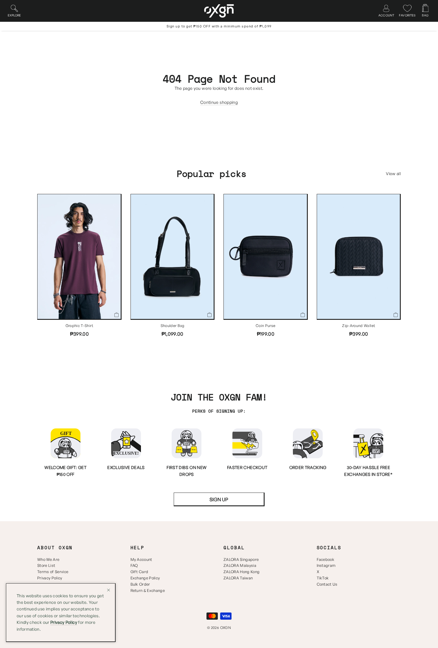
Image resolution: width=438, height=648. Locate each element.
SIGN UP (218, 499)
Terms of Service (52, 571)
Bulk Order (140, 584)
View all (393, 173)
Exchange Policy (145, 578)
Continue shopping (219, 102)
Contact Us (327, 584)
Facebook (326, 559)
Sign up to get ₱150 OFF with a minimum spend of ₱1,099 (219, 26)
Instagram (326, 565)
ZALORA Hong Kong (241, 571)
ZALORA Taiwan (238, 578)
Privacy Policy (49, 578)
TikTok (323, 578)
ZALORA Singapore (241, 559)
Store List (46, 565)
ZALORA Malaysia (239, 565)
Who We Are (48, 559)
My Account (141, 559)
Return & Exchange (148, 590)
